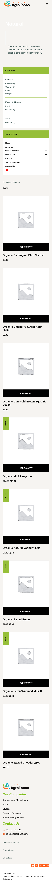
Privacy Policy (8, 850)
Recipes (8, 158)
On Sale (8, 123)
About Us (9, 147)
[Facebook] (32, 865)
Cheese (8, 84)
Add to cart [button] (26, 247)
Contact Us (10, 166)
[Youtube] (47, 865)
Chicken (8, 87)
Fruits (7, 90)
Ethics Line (7, 858)
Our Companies (12, 151)
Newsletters (10, 154)
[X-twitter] (40, 865)
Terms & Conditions (11, 842)
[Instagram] (36, 865)
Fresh (7, 106)
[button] (47, 4)
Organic (8, 109)
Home (7, 143)
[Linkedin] (44, 865)
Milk (7, 94)
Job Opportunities (12, 162)
